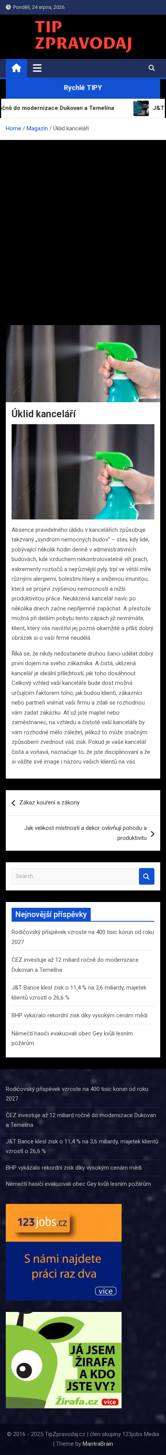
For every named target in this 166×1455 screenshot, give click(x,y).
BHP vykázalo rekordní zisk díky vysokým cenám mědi (79, 1015)
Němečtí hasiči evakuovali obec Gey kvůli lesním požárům (78, 1183)
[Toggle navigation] (37, 68)
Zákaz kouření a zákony (49, 802)
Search (146, 876)
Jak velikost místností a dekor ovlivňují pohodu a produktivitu (85, 832)
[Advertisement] (83, 227)
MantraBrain (98, 1443)
